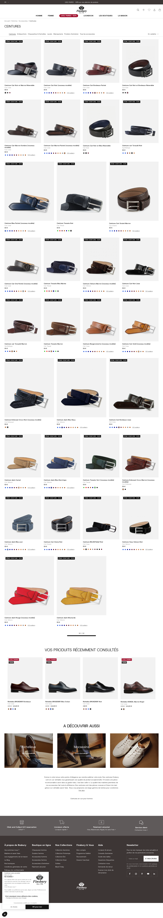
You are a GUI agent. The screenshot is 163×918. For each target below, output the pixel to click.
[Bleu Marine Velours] (49, 93)
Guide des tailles (104, 857)
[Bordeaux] (10, 93)
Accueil (7, 21)
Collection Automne (62, 850)
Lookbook (88, 16)
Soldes (57, 863)
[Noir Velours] (97, 549)
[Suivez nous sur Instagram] (136, 874)
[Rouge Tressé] (60, 231)
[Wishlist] (149, 10)
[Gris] (92, 549)
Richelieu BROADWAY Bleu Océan (57, 702)
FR (5, 2)
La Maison (122, 16)
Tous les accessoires (87, 34)
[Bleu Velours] (47, 93)
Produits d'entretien (71, 34)
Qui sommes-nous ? (11, 850)
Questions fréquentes (106, 860)
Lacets (49, 34)
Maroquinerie (58, 34)
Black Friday (59, 867)
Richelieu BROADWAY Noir (92, 702)
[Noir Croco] (7, 427)
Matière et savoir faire (12, 853)
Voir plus (82, 790)
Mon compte (81, 850)
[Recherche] (138, 10)
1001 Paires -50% (69, 16)
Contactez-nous (104, 863)
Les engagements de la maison (16, 857)
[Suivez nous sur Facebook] (130, 874)
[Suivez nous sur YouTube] (148, 874)
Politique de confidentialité (14, 870)
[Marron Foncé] (8, 709)
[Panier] (160, 10)
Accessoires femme (39, 860)
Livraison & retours (105, 850)
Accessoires (23, 21)
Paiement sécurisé (39, 867)
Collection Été (60, 857)
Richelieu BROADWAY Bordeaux (19, 702)
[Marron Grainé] (90, 549)
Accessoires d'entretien (40, 863)
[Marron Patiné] (64, 93)
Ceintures (12, 34)
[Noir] (132, 153)
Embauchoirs (22, 34)
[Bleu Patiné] (44, 93)
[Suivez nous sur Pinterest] (142, 874)
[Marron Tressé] (64, 231)
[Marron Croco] (5, 427)
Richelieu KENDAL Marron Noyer (132, 702)
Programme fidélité (84, 853)
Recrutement (81, 857)
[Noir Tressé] (71, 231)
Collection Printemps (62, 853)
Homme (39, 16)
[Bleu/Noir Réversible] (7, 93)
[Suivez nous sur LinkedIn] (154, 874)
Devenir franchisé (83, 860)
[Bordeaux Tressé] (62, 231)
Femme (51, 16)
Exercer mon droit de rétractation (106, 871)
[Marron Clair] (60, 93)
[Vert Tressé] (57, 231)
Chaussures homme (39, 850)
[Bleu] (13, 709)
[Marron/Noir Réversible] (5, 93)
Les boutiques (105, 16)
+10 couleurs (70, 93)
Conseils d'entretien (105, 853)
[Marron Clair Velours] (58, 93)
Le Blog (7, 860)
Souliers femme (38, 853)
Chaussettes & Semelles (37, 34)
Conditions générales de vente (15, 867)
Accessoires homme (39, 857)
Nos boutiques (9, 863)
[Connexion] (154, 10)
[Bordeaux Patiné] (56, 93)
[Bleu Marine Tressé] (66, 231)
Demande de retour (105, 867)
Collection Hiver (61, 860)
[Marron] (130, 153)
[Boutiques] (143, 10)
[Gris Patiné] (62, 93)
